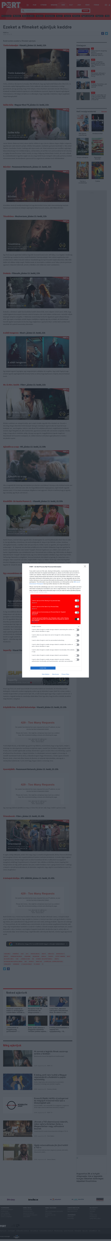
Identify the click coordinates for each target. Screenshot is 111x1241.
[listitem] (55, 597)
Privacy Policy (65, 674)
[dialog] (55, 620)
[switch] (77, 600)
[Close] (85, 567)
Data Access (55, 674)
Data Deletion (45, 674)
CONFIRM (43, 668)
